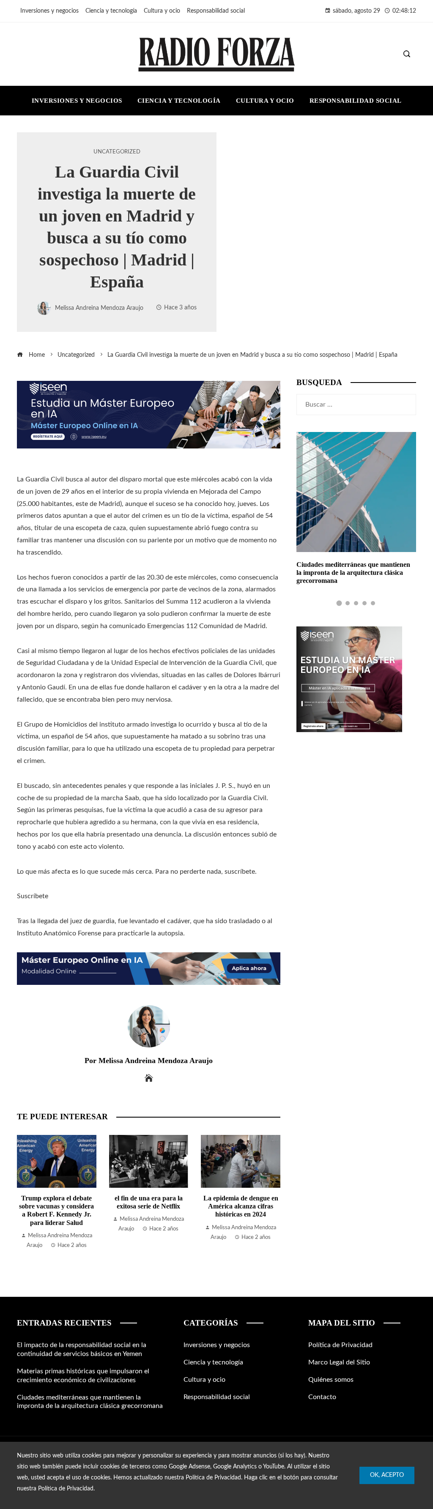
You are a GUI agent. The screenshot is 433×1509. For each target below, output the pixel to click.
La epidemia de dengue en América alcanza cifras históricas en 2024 (240, 1206)
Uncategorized (116, 151)
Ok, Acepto (387, 1475)
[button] (339, 603)
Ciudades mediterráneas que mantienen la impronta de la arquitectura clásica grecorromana (353, 572)
